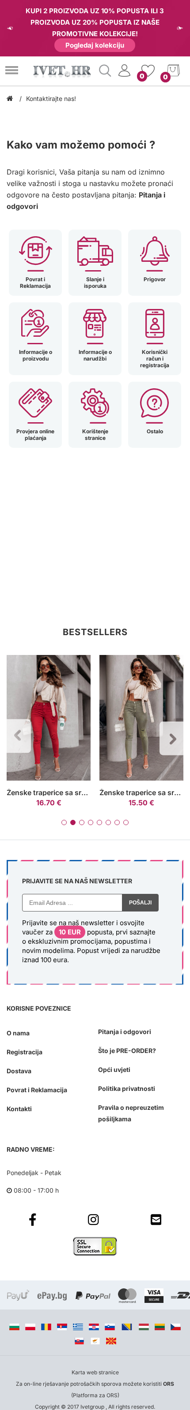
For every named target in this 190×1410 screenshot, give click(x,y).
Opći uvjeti (114, 1069)
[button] (64, 822)
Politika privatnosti (126, 1088)
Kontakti (19, 1108)
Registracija (24, 1052)
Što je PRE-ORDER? (127, 1050)
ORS (168, 1383)
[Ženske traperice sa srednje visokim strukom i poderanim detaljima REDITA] (49, 718)
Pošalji (140, 903)
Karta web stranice (95, 1372)
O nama (18, 1033)
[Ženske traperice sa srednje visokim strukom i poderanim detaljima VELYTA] (141, 718)
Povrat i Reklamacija (37, 1090)
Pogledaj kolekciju (94, 45)
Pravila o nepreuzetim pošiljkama (131, 1113)
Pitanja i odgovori (124, 1031)
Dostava (19, 1071)
